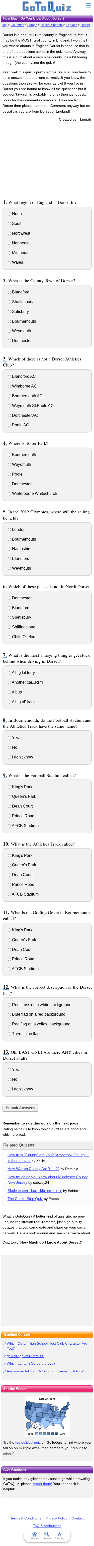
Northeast (20, 243)
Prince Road (22, 816)
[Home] (47, 7)
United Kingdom (52, 25)
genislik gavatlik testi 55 (25, 1356)
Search (47, 1538)
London (18, 529)
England (71, 25)
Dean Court (22, 806)
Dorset (85, 25)
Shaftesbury (22, 302)
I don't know (22, 757)
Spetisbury (21, 617)
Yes (15, 737)
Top (5, 25)
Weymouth (21, 331)
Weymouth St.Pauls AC (32, 406)
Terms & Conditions (25, 1518)
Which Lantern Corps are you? (31, 1363)
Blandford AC (23, 376)
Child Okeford (24, 637)
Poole (17, 474)
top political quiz (28, 1442)
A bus (16, 692)
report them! (42, 1484)
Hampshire (21, 549)
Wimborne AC (24, 386)
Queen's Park (23, 796)
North (16, 214)
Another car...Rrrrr (27, 682)
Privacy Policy (56, 1518)
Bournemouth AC (27, 396)
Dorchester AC (24, 415)
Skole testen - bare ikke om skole (35, 1191)
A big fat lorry (23, 672)
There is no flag (25, 1034)
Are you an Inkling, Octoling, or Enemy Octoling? (45, 1371)
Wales (17, 262)
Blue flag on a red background (38, 1014)
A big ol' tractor (24, 702)
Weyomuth (21, 464)
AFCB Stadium (25, 826)
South (17, 223)
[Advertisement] (47, 159)
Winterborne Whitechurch (34, 493)
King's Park (21, 787)
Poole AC (20, 425)
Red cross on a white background (41, 1005)
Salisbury (20, 311)
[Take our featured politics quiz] (47, 1416)
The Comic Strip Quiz (25, 1199)
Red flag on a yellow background (40, 1024)
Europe (32, 25)
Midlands (19, 252)
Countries (17, 25)
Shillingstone (23, 627)
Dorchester (21, 340)
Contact (77, 1518)
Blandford (20, 292)
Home (34, 1538)
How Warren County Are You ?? (33, 1169)
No (14, 747)
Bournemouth (23, 321)
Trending (59, 1538)
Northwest (20, 233)
